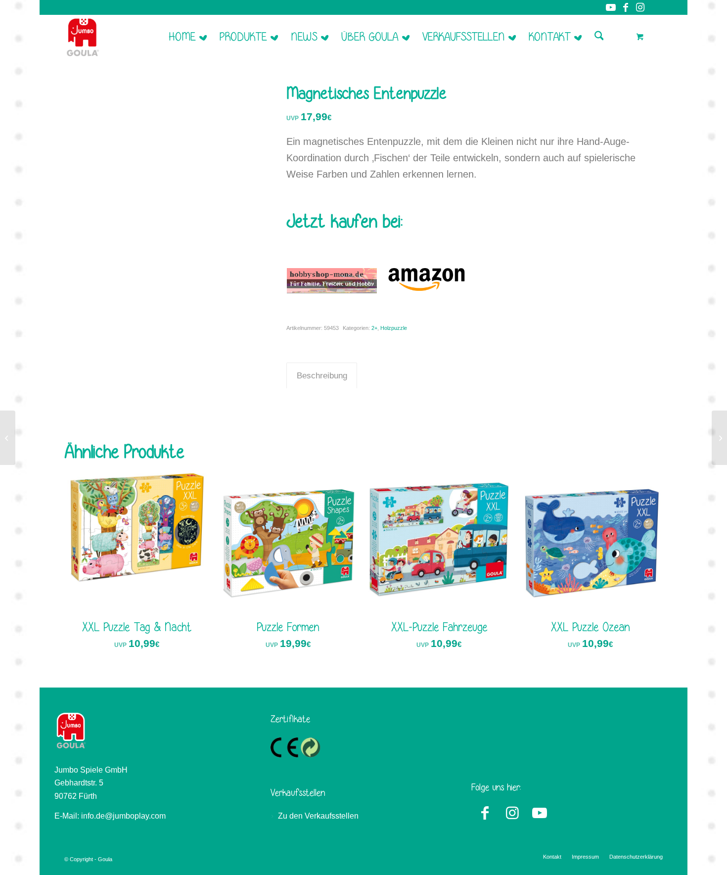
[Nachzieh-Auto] (719, 438)
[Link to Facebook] (485, 811)
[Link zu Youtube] (610, 7)
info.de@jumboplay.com (123, 816)
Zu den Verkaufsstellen (318, 816)
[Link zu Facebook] (625, 7)
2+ (374, 328)
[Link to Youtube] (539, 811)
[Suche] (599, 36)
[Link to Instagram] (512, 811)
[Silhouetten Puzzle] (7, 438)
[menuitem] (187, 36)
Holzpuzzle (393, 328)
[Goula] (82, 36)
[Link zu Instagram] (640, 7)
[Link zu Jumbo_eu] (655, 7)
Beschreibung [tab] (322, 375)
